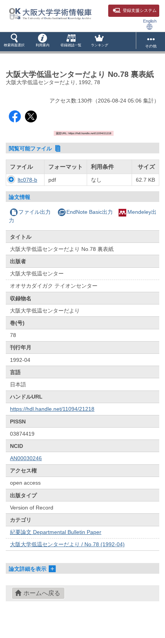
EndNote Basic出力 (89, 212)
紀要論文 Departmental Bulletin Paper (55, 532)
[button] (14, 41)
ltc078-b (27, 180)
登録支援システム (140, 10)
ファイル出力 (34, 212)
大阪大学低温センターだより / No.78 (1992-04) (67, 544)
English (150, 21)
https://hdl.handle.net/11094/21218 (52, 409)
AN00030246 (26, 458)
